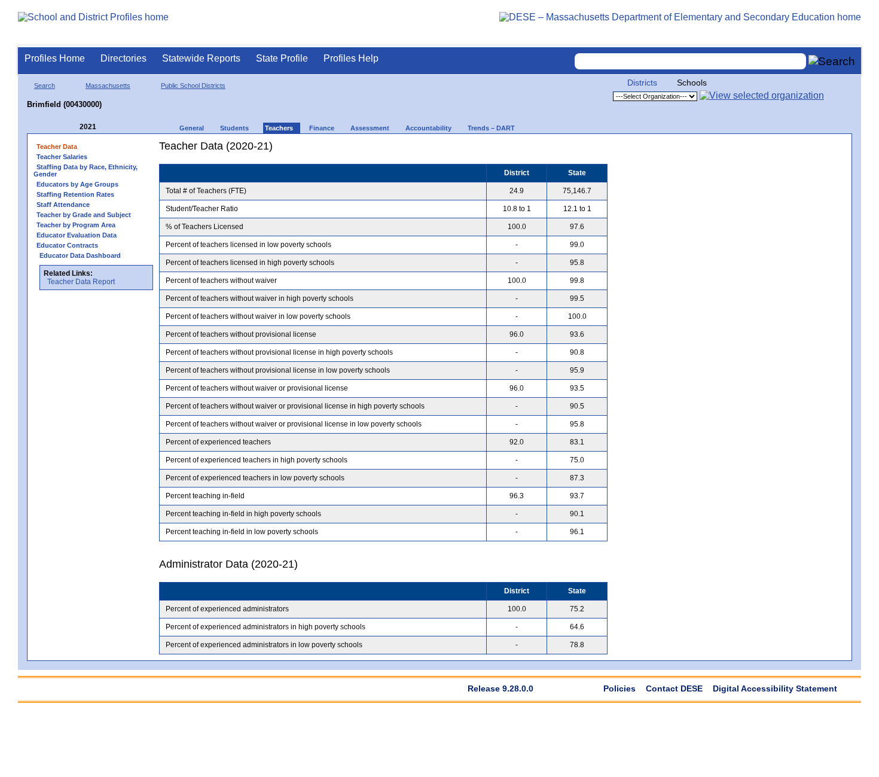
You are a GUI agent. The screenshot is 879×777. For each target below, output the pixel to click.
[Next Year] (112, 127)
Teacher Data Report (81, 282)
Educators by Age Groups (77, 184)
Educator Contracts (67, 245)
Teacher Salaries (61, 156)
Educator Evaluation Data (76, 235)
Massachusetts (108, 85)
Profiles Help (351, 58)
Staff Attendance (63, 204)
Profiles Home (55, 58)
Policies (619, 688)
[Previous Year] (71, 127)
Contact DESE (674, 688)
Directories (123, 58)
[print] (532, 150)
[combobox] (691, 61)
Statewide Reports (201, 58)
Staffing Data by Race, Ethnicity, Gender (85, 170)
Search (44, 85)
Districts (642, 82)
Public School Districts (193, 85)
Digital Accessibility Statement (775, 688)
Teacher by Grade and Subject (83, 214)
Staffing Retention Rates (75, 194)
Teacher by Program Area (75, 224)
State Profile (282, 58)
